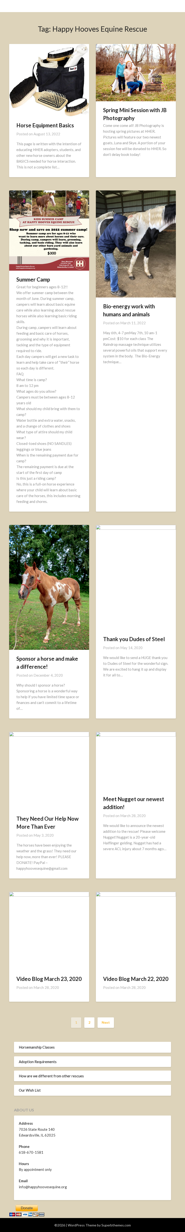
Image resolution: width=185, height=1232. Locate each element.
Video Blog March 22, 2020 (135, 979)
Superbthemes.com (116, 1225)
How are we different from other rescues (51, 1076)
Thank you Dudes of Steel (134, 639)
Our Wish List (30, 1090)
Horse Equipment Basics (45, 125)
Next (106, 1022)
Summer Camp (33, 279)
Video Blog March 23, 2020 (49, 979)
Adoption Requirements (38, 1061)
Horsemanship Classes (37, 1047)
